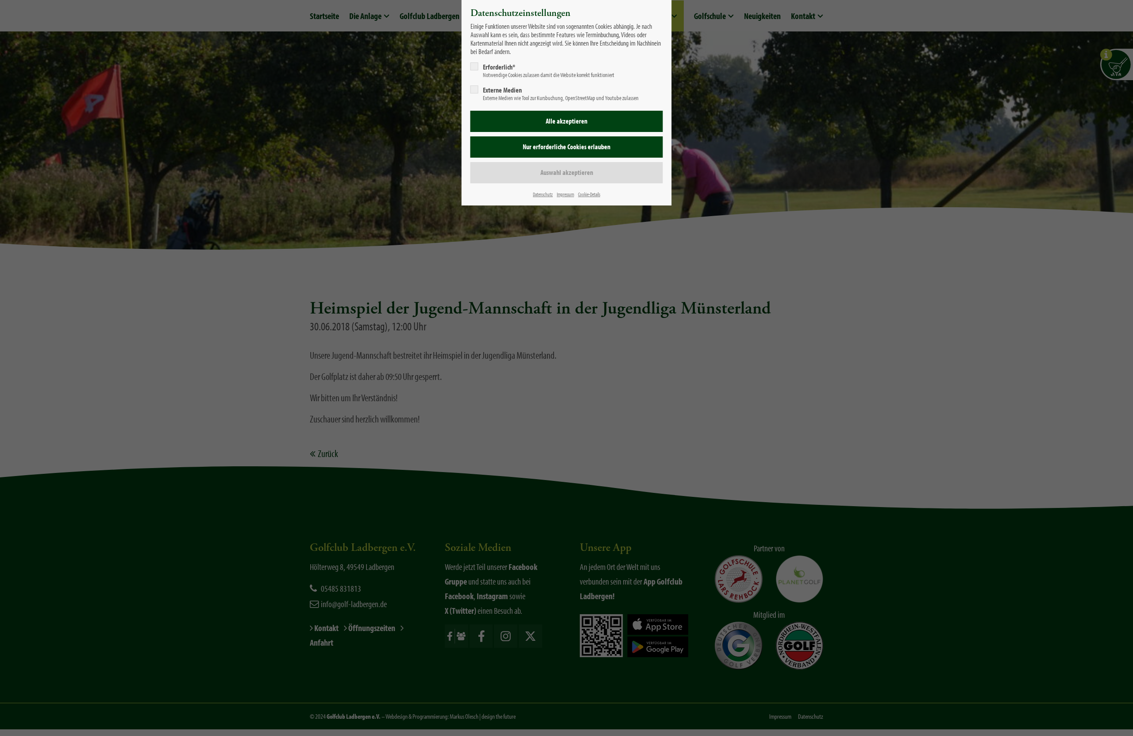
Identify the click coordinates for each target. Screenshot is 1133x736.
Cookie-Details (589, 194)
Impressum (565, 194)
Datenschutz (543, 194)
